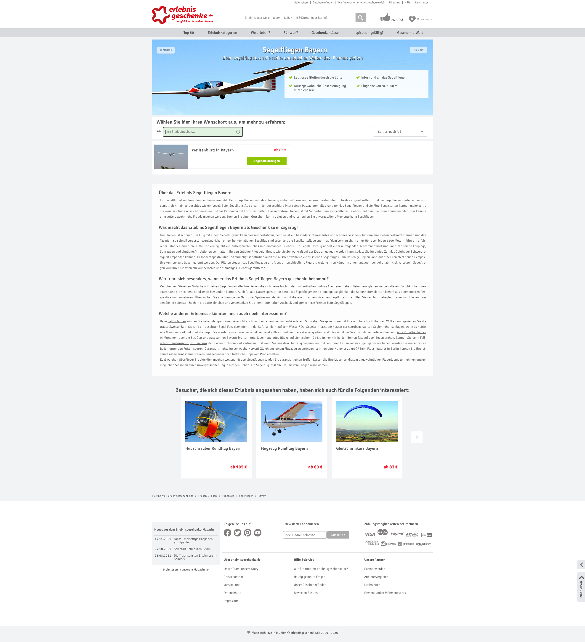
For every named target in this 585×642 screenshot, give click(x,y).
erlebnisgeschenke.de (180, 496)
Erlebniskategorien (222, 32)
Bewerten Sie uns (306, 593)
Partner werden (374, 569)
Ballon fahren (177, 321)
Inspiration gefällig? (367, 32)
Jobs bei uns (232, 585)
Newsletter (421, 2)
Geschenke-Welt (410, 32)
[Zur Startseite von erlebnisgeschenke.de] (183, 15)
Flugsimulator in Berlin (383, 349)
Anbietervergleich (376, 577)
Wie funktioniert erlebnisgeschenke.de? (361, 2)
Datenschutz (232, 593)
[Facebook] (227, 532)
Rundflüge (228, 496)
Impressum (231, 601)
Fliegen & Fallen (207, 496)
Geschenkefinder (323, 2)
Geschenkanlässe (325, 32)
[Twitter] (238, 532)
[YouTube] (258, 532)
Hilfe (407, 2)
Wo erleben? (260, 32)
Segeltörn (312, 327)
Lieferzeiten (301, 2)
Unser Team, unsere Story (241, 569)
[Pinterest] (248, 532)
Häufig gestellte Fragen (309, 577)
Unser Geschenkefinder (310, 585)
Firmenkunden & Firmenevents (385, 593)
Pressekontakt (233, 577)
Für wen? (291, 32)
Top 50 (188, 32)
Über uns (394, 2)
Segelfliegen (246, 496)
